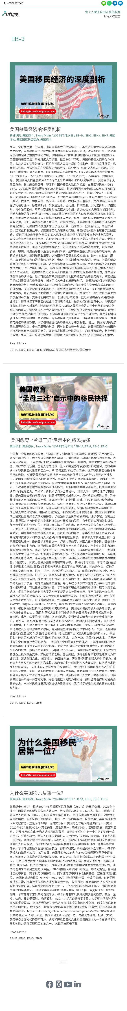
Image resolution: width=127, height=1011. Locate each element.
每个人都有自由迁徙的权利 (102, 12)
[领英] (114, 3)
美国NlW (48, 349)
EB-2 (88, 135)
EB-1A (80, 135)
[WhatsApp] (109, 3)
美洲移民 (15, 135)
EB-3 (96, 135)
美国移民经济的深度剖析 (35, 129)
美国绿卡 (28, 135)
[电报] (120, 3)
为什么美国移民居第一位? (36, 793)
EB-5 (104, 135)
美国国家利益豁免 (28, 139)
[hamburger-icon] (63, 962)
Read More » (18, 343)
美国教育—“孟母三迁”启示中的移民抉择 (50, 440)
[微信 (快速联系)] (103, 3)
